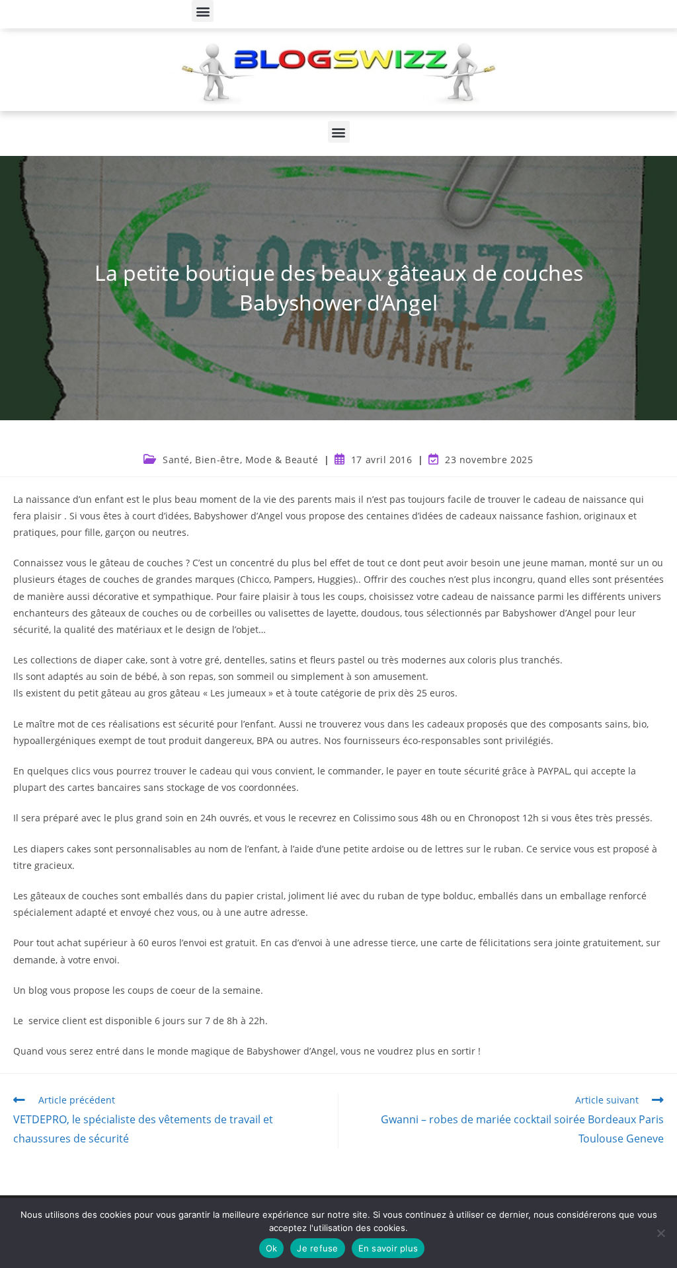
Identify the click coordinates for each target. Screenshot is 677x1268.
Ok (272, 1248)
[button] (203, 11)
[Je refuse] (660, 1233)
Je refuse (317, 1248)
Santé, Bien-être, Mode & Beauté (241, 459)
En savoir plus (388, 1248)
